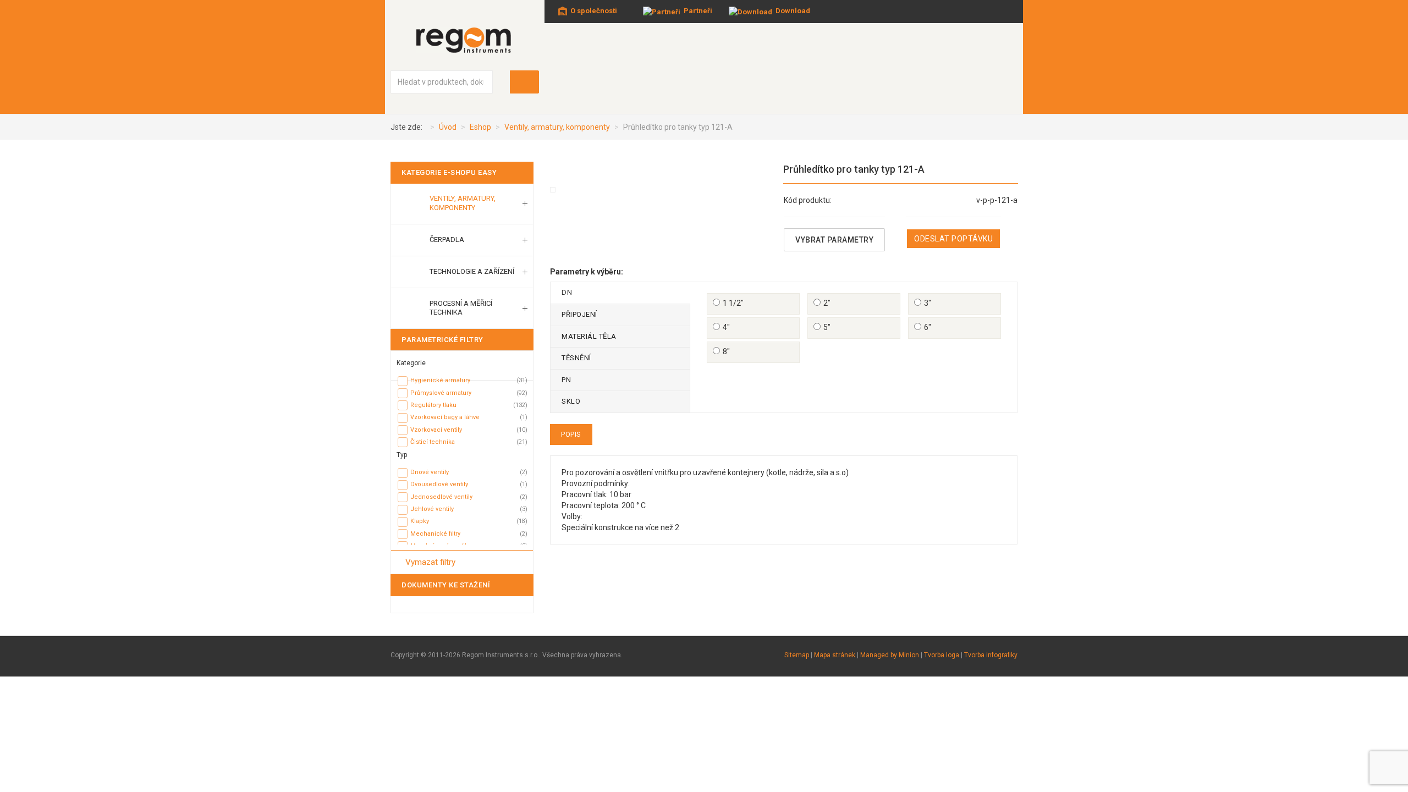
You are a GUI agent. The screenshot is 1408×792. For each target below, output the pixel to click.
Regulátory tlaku (433, 405)
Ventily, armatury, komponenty (463, 203)
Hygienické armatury (440, 380)
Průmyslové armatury (440, 393)
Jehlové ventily (432, 509)
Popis (571, 434)
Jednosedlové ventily (441, 497)
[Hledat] (525, 82)
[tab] (462, 360)
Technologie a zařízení (472, 271)
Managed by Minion (889, 655)
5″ (827, 327)
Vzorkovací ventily (436, 429)
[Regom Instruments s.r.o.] (465, 40)
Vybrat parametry (834, 239)
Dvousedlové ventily (439, 484)
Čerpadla (447, 239)
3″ (927, 303)
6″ (927, 327)
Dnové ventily (429, 472)
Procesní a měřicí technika (461, 308)
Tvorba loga (941, 655)
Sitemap (796, 655)
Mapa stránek (834, 655)
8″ (726, 351)
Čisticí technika (432, 442)
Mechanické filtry (435, 533)
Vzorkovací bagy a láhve (445, 417)
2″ (827, 303)
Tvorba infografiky (991, 655)
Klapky (419, 521)
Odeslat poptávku (953, 238)
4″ (726, 327)
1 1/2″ (733, 303)
